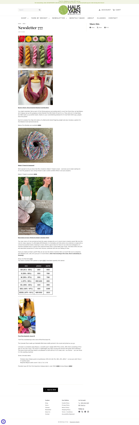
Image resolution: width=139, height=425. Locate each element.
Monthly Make (77, 18)
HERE (39, 125)
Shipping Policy (66, 409)
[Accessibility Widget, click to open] (3, 421)
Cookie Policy (65, 403)
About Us (47, 412)
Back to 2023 (51, 390)
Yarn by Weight (39, 18)
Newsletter (59, 18)
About (91, 18)
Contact (113, 18)
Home (19, 23)
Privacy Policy (66, 405)
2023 (24, 23)
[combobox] (29, 9)
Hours (47, 405)
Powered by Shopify (74, 422)
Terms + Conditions (67, 412)
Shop (24, 18)
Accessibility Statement (68, 414)
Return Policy (65, 407)
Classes (101, 18)
